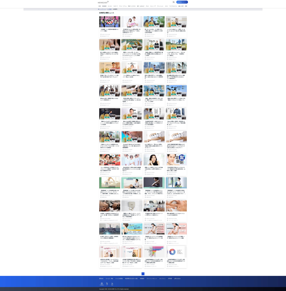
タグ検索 (109, 9)
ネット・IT (153, 6)
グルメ (147, 6)
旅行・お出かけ (140, 6)
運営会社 (101, 278)
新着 (100, 6)
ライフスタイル (173, 6)
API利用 (170, 278)
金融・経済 (181, 6)
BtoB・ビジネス (132, 6)
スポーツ (116, 6)
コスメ (166, 6)
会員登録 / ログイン (182, 2)
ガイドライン (162, 278)
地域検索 (104, 6)
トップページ (103, 9)
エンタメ (110, 6)
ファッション (160, 6)
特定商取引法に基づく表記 (131, 278)
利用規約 (142, 278)
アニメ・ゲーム (123, 6)
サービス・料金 (109, 278)
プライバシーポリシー (152, 278)
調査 (186, 6)
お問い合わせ (177, 278)
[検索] (173, 2)
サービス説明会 (119, 278)
